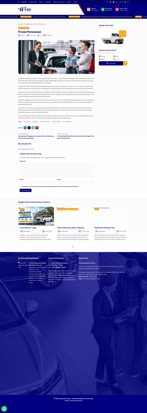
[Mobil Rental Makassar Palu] (73, 216)
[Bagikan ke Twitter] (29, 127)
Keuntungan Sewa (24, 209)
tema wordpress (66, 121)
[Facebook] (107, 2)
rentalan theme (56, 121)
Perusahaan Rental (35, 209)
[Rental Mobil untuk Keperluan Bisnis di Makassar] (111, 216)
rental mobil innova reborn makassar (33, 228)
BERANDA (24, 2)
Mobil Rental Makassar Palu (67, 228)
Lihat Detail (111, 63)
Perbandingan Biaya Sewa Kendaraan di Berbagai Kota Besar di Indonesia (75, 137)
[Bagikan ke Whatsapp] (33, 127)
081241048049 (93, 276)
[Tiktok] (116, 2)
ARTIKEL (75, 2)
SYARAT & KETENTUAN (59, 2)
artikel (59, 209)
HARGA (40, 2)
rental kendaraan (45, 121)
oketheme (35, 121)
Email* (59, 179)
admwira (23, 35)
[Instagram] (110, 2)
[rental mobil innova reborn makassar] (36, 216)
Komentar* (23, 161)
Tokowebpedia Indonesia (76, 400)
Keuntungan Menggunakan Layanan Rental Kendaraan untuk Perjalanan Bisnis (36, 137)
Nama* (22, 179)
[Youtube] (113, 2)
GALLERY (69, 2)
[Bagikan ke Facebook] (25, 127)
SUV (100, 52)
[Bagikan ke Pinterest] (36, 127)
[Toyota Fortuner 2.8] (113, 38)
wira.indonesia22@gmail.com (91, 278)
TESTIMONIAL (48, 2)
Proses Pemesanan (23, 28)
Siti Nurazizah (26, 231)
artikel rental (26, 121)
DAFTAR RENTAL (33, 2)
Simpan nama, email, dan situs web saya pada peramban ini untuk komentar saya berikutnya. (50, 186)
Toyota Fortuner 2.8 (106, 50)
